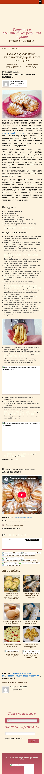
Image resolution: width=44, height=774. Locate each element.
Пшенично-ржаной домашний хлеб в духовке (32, 66)
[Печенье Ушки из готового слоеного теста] (11, 626)
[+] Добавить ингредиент (14, 738)
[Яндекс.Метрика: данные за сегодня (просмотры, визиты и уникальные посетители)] (17, 765)
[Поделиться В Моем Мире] (30, 563)
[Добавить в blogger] (10, 563)
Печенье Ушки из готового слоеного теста (12, 645)
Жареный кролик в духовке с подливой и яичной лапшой (13, 66)
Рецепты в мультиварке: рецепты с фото (22, 33)
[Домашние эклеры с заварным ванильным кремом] (31, 626)
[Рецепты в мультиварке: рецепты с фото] (2, 26)
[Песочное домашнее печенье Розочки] (31, 651)
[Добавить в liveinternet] (11, 560)
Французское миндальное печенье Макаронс (12, 622)
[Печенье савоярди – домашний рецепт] (31, 604)
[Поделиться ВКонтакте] (11, 553)
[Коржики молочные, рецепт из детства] (12, 651)
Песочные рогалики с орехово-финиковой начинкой (31, 595)
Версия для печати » (14, 525)
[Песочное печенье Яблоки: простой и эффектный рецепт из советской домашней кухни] (11, 576)
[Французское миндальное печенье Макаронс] (11, 604)
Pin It (10, 539)
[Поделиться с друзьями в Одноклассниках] (19, 555)
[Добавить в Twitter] (29, 560)
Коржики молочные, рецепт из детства (12, 655)
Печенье (30, 517)
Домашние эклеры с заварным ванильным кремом (31, 645)
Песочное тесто (20, 517)
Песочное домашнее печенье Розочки (31, 656)
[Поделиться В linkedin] (11, 565)
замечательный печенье (13, 133)
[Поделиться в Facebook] (31, 553)
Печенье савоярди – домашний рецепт (31, 622)
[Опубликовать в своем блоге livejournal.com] (13, 558)
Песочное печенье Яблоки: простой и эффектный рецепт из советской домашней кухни (11, 597)
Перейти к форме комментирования (14, 683)
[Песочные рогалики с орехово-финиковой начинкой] (31, 576)
